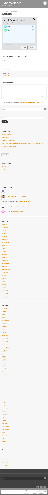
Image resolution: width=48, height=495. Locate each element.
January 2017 (5, 257)
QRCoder (4, 390)
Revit (4, 420)
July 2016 (4, 275)
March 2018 (4, 233)
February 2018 (5, 236)
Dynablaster (5, 338)
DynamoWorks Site (6, 347)
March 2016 (4, 287)
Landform (4, 363)
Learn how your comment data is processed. (31, 102)
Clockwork (4, 332)
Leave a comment (6, 69)
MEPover (4, 372)
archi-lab (4, 311)
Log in (3, 456)
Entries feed (5, 459)
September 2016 (6, 269)
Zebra (3, 438)
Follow (4, 121)
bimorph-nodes (5, 320)
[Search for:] (24, 109)
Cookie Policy (26, 492)
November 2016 (5, 263)
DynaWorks (4, 350)
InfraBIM (4, 359)
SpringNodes (5, 405)
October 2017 (5, 245)
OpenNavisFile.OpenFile (18, 211)
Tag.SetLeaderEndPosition (24, 207)
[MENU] (45, 3)
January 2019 (5, 224)
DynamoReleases (6, 344)
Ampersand (4, 308)
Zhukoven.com (5, 441)
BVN (3, 329)
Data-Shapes (5, 335)
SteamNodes (5, 423)
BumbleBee (4, 326)
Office (4, 417)
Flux (3, 353)
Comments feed (6, 462)
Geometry (5, 414)
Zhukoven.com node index (8, 140)
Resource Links (5, 393)
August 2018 (5, 227)
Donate (5, 154)
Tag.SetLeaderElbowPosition (9, 146)
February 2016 (5, 290)
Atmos (3, 314)
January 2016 (5, 293)
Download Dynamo (6, 170)
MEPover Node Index (18, 191)
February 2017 (5, 254)
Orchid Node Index (6, 134)
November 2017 (5, 242)
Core (4, 411)
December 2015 (5, 296)
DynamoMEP (5, 341)
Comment (42, 96)
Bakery (3, 317)
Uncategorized (5, 429)
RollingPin (4, 402)
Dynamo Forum (5, 176)
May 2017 (4, 248)
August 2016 (5, 272)
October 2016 (5, 266)
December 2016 (5, 260)
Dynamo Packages (6, 179)
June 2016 (4, 278)
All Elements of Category (22, 196)
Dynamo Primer (5, 173)
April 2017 (4, 251)
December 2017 (5, 239)
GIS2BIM (4, 356)
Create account (5, 453)
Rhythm (3, 399)
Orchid (3, 378)
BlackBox (4, 323)
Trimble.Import (5, 426)
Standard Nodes (6, 408)
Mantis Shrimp (5, 369)
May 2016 (4, 281)
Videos (3, 432)
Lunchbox (4, 366)
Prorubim (4, 381)
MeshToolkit (5, 375)
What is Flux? (6, 74)
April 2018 (4, 230)
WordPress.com (5, 465)
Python (3, 387)
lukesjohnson (12, 11)
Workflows (4, 435)
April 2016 (4, 284)
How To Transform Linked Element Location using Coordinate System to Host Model (23, 143)
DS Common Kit (7, 384)
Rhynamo (4, 396)
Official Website (6, 167)
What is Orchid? (5, 137)
